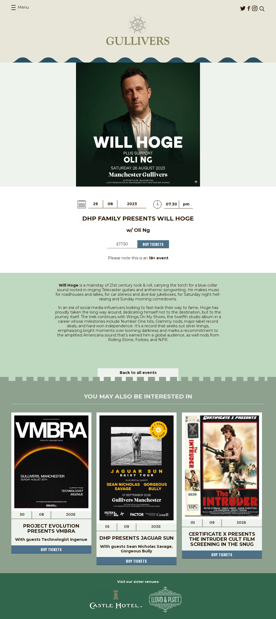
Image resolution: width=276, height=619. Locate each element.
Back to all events (138, 372)
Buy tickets (51, 549)
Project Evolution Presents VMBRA (51, 528)
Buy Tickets (153, 244)
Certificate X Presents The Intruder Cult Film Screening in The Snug (222, 539)
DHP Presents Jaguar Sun (136, 538)
